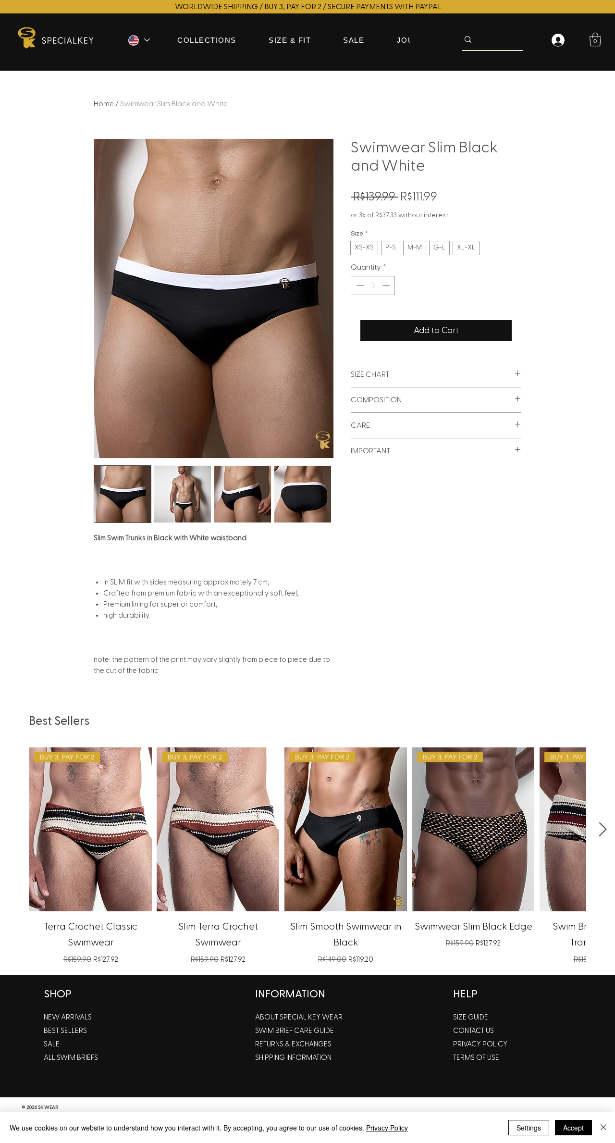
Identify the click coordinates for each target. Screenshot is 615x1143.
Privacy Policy (387, 1127)
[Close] (603, 1127)
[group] (307, 857)
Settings (529, 1127)
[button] (595, 40)
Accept (573, 1127)
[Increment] (387, 285)
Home (104, 104)
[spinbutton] (373, 285)
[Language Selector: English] (138, 40)
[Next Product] (603, 829)
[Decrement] (359, 285)
